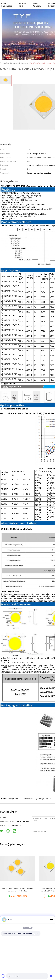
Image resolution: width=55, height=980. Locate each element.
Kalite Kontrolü (37, 5)
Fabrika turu (22, 5)
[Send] (51, 976)
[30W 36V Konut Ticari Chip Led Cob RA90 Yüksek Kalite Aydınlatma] (17, 868)
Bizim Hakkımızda (6, 5)
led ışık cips (13, 799)
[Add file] (3, 976)
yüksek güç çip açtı (44, 799)
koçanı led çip (27, 799)
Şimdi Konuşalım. (19, 896)
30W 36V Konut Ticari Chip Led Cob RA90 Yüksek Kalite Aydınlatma (17, 890)
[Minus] (51, 919)
